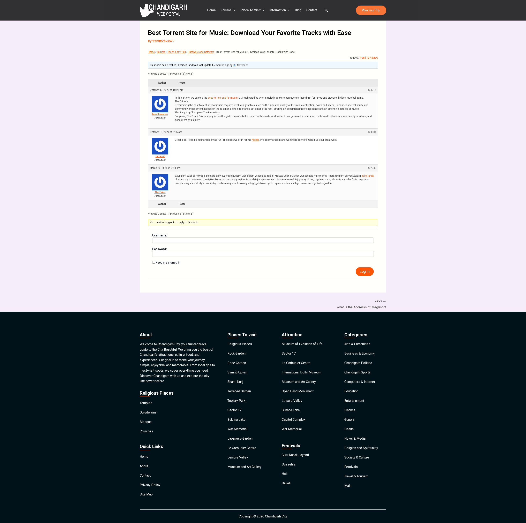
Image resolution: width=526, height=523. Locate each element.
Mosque (146, 422)
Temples (146, 403)
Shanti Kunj (235, 382)
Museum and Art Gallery (244, 467)
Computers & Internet (359, 382)
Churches (146, 431)
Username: (159, 235)
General (349, 420)
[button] (326, 10)
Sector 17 (234, 410)
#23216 (372, 90)
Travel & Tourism (356, 476)
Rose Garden (236, 363)
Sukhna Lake (236, 420)
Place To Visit (251, 10)
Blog (298, 10)
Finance (349, 410)
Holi (284, 474)
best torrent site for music (223, 97)
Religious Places (239, 344)
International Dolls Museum (301, 372)
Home (211, 10)
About (144, 466)
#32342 (372, 168)
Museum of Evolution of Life (302, 344)
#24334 (372, 132)
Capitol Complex (293, 420)
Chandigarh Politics (358, 363)
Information (277, 10)
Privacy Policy (150, 485)
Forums (226, 10)
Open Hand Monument (298, 391)
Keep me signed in (168, 262)
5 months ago (221, 65)
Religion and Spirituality (361, 448)
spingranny (367, 175)
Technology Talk (176, 52)
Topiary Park (236, 401)
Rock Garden (236, 353)
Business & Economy (359, 353)
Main (347, 486)
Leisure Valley (237, 457)
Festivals (351, 467)
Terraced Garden (239, 391)
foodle (255, 139)
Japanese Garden (240, 438)
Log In (365, 271)
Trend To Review (368, 57)
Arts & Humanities (357, 344)
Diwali (286, 483)
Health (349, 429)
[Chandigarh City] (163, 10)
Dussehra (288, 464)
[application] (234, 10)
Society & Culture (356, 457)
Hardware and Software (201, 52)
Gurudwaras (148, 412)
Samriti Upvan (237, 372)
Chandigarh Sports (357, 372)
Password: (159, 249)
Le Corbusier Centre (241, 448)
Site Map (146, 494)
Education (351, 391)
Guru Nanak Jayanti (295, 455)
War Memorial (237, 429)
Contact (311, 10)
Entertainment (354, 401)
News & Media (355, 438)
